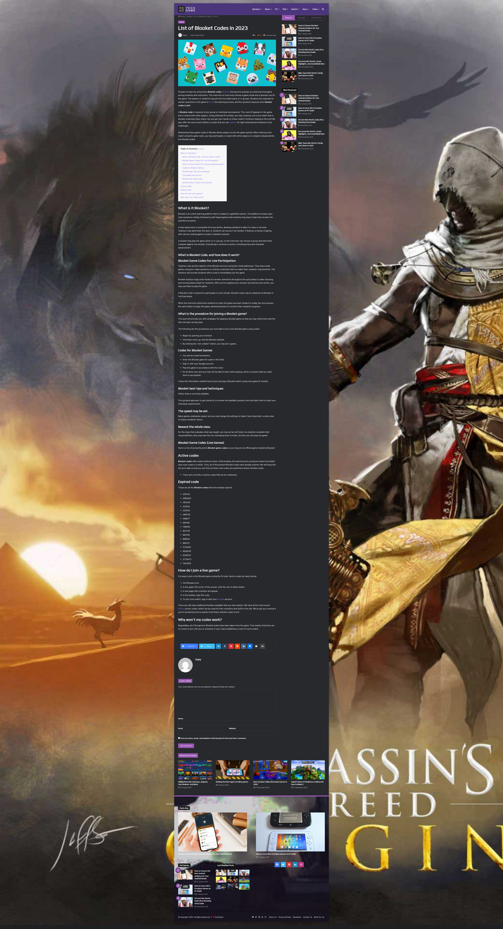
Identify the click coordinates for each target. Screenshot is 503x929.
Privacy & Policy (284, 917)
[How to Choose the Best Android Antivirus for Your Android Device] (289, 29)
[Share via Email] (256, 646)
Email (180, 728)
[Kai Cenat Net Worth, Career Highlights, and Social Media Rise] (289, 65)
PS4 (284, 9)
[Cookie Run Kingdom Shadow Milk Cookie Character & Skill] (221, 887)
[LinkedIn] (218, 646)
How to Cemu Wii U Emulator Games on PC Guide (276, 854)
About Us (273, 917)
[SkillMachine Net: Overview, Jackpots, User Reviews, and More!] (195, 769)
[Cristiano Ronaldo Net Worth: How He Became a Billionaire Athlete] (244, 880)
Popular (301, 17)
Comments (316, 17)
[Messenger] (250, 646)
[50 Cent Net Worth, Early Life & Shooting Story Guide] (289, 53)
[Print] (262, 646)
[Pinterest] (231, 646)
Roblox (181, 608)
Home (182, 16)
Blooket (226, 92)
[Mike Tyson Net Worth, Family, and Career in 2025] (289, 77)
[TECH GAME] (186, 9)
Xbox (305, 9)
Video (315, 9)
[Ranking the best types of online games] (233, 769)
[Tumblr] (224, 646)
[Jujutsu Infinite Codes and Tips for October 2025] (232, 887)
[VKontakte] (243, 646)
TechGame (219, 917)
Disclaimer (297, 917)
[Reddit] (237, 646)
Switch (294, 9)
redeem (233, 122)
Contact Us (307, 917)
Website (232, 728)
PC (276, 9)
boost (212, 102)
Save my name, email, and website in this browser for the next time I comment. (213, 738)
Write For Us (319, 917)
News (267, 9)
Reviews (256, 9)
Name (180, 718)
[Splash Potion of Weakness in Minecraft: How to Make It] (308, 769)
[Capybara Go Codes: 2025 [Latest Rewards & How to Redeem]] (244, 887)
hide (201, 149)
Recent (288, 17)
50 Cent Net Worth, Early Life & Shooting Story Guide (203, 900)
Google (221, 599)
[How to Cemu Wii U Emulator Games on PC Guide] (289, 42)
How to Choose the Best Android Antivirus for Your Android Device (308, 28)
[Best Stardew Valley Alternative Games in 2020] (270, 769)
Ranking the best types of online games (232, 782)
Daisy (185, 35)
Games (189, 16)
